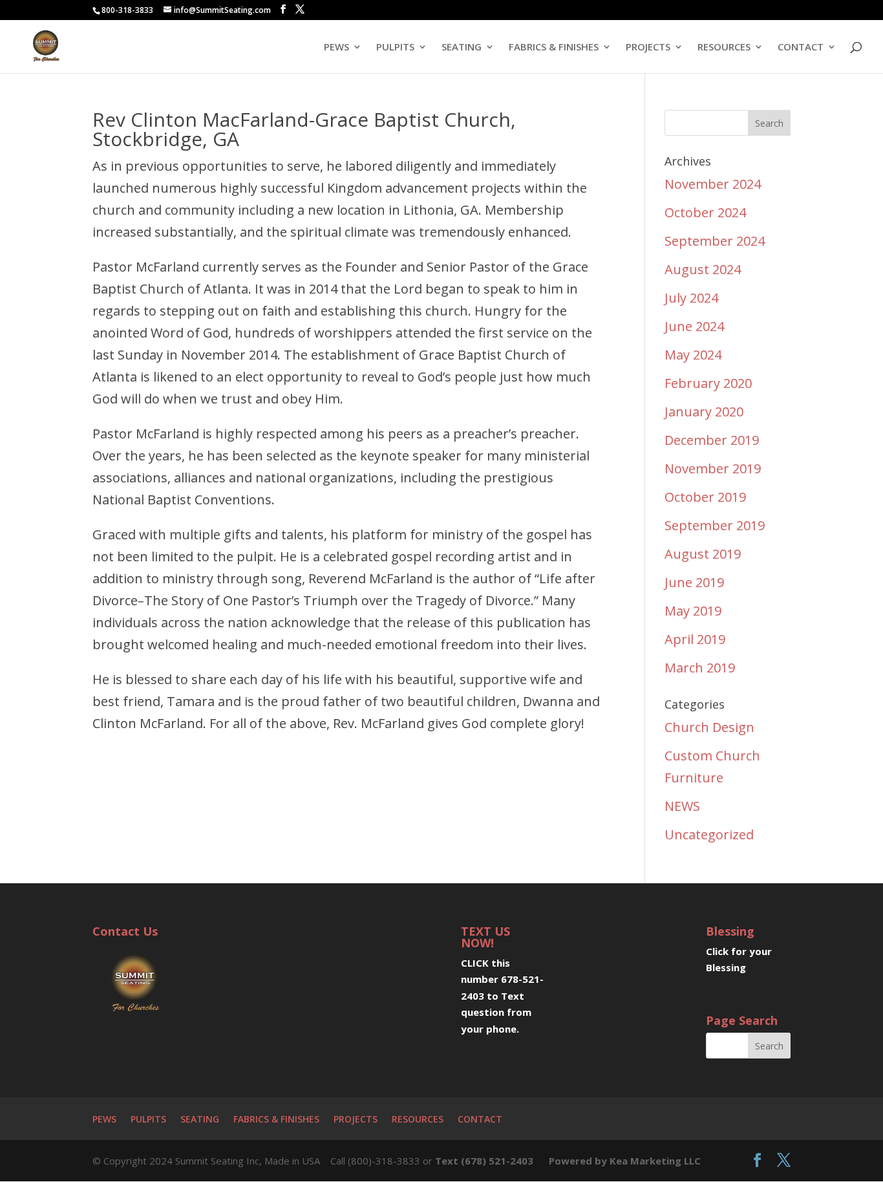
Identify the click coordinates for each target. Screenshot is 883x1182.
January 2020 (704, 411)
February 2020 (708, 383)
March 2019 (700, 667)
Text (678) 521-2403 (484, 1160)
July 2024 (691, 297)
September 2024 (715, 241)
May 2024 (693, 354)
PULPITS (395, 47)
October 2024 (705, 212)
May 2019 (693, 610)
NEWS (682, 806)
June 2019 (694, 582)
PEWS (336, 47)
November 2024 (713, 184)
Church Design (709, 727)
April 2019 (695, 639)
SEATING (462, 47)
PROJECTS (648, 47)
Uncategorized (709, 834)
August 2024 (703, 269)
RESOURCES (723, 47)
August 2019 (703, 554)
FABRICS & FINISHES (554, 47)
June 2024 (694, 326)
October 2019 (705, 497)
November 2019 (713, 468)
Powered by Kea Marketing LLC (625, 1160)
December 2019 (712, 440)
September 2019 (715, 525)
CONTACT (801, 47)
